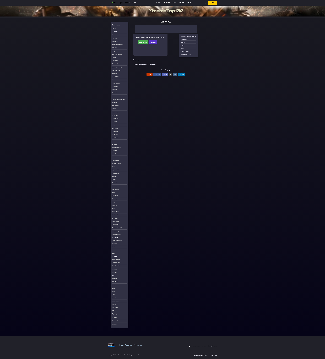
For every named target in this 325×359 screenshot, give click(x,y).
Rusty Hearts (115, 202)
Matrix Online (115, 137)
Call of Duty (115, 281)
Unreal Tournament (116, 298)
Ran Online (114, 176)
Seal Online (114, 205)
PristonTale (114, 166)
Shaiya (113, 208)
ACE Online (115, 35)
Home (158, 2)
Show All (114, 28)
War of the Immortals (117, 227)
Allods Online (115, 41)
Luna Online (115, 128)
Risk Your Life (115, 189)
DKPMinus (114, 317)
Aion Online (115, 38)
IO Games (114, 269)
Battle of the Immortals (117, 44)
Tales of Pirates (116, 221)
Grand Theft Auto (116, 266)
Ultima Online (115, 224)
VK (175, 74)
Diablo (113, 253)
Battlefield (114, 278)
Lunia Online (115, 131)
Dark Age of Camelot (117, 54)
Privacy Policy (213, 355)
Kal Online (114, 108)
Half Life (114, 294)
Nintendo (114, 304)
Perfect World (115, 160)
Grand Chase (115, 86)
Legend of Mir (115, 118)
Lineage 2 (114, 121)
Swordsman (115, 218)
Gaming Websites (116, 262)
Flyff (113, 80)
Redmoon (114, 182)
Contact (188, 2)
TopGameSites (115, 321)
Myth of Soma (115, 153)
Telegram (181, 74)
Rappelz (114, 179)
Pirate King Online (116, 163)
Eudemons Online (116, 70)
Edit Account (166, 2)
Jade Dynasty (115, 105)
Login (205, 2)
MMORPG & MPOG (116, 147)
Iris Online (114, 102)
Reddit (149, 74)
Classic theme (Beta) (200, 355)
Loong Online (115, 125)
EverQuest (114, 73)
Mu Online (114, 150)
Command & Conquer (117, 240)
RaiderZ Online (115, 173)
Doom (113, 288)
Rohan (113, 192)
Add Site (212, 2)
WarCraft (114, 247)
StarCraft (114, 243)
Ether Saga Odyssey (117, 67)
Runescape (115, 199)
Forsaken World (116, 83)
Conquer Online (116, 51)
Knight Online (115, 112)
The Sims (114, 272)
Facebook (157, 74)
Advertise (174, 2)
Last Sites (182, 2)
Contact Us (137, 345)
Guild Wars (114, 89)
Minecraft (114, 144)
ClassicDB (114, 324)
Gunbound (114, 92)
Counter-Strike (115, 285)
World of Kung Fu (116, 231)
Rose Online (115, 195)
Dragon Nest (115, 60)
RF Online (114, 186)
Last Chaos (115, 115)
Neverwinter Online (116, 157)
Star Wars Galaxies (116, 215)
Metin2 (113, 141)
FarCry (113, 291)
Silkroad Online (115, 211)
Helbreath (114, 96)
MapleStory (115, 134)
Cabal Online (115, 47)
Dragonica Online (116, 63)
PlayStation (115, 307)
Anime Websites (116, 259)
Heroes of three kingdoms (118, 99)
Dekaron (114, 57)
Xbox (113, 310)
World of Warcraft (116, 234)
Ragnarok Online (116, 170)
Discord (165, 74)
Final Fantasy (115, 76)
